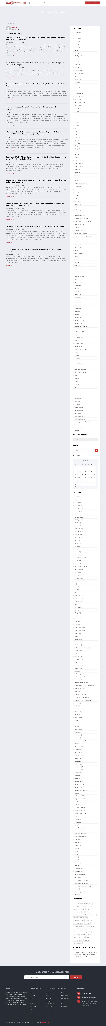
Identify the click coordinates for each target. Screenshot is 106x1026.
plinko (76, 352)
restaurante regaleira (80, 372)
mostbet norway (79, 323)
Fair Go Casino (78, 247)
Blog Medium (64, 995)
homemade (89, 920)
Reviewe (77, 378)
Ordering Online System (89, 929)
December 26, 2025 (19, 89)
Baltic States (33, 1012)
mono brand (78, 297)
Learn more (9, 56)
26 (75, 128)
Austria (31, 1009)
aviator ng (77, 178)
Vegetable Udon (77, 943)
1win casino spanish (80, 73)
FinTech (77, 250)
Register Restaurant (92, 3)
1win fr (76, 76)
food (87, 909)
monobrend (78, 306)
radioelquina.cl (78, 367)
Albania (32, 1004)
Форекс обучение (79, 428)
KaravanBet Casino (80, 276)
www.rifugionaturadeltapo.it (82, 422)
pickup (88, 932)
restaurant (76, 934)
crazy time (77, 239)
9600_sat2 (77, 137)
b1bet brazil (78, 181)
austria (76, 160)
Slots (76, 393)
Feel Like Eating (35, 3)
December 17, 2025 (19, 229)
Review (76, 375)
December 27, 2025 (19, 68)
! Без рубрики (78, 32)
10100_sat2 (78, 38)
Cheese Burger (49, 1004)
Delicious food (78, 245)
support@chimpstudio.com (89, 997)
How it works (64, 1006)
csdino (76, 242)
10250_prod (78, 44)
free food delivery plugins (80, 917)
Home (7, 23)
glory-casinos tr (79, 262)
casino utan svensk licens (81, 218)
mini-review (77, 288)
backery (80, 903)
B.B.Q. (75, 903)
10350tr (77, 50)
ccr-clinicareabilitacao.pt (81, 233)
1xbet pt (77, 108)
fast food (81, 909)
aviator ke (77, 172)
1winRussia (77, 82)
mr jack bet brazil (79, 335)
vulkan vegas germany (80, 419)
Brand (76, 198)
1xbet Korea (78, 105)
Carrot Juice (49, 1001)
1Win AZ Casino (79, 70)
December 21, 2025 (19, 162)
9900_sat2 (77, 149)
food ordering (84, 915)
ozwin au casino (79, 343)
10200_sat (77, 41)
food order (76, 915)
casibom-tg (78, 204)
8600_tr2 (77, 131)
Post (76, 361)
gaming (76, 259)
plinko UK (77, 358)
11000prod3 (78, 64)
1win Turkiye (78, 79)
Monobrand (78, 303)
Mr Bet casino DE (79, 332)
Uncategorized (9, 42)
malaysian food (79, 282)
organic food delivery (79, 932)
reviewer (77, 381)
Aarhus (31, 993)
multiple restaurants (78, 926)
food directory (86, 912)
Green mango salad (78, 920)
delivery (91, 906)
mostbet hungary (79, 320)
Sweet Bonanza (79, 407)
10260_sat (77, 47)
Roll (88, 937)
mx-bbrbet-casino (79, 337)
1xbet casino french (80, 102)
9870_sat (77, 146)
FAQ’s (62, 1004)
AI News (77, 157)
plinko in (77, 355)
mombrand (78, 294)
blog (76, 189)
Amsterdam (33, 1006)
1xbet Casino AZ (79, 96)
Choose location (51, 3)
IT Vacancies (78, 271)
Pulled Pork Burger (79, 364)
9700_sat (77, 140)
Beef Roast (49, 998)
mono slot (77, 300)
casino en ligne (78, 210)
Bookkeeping (78, 195)
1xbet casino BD (79, 99)
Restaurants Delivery (86, 934)
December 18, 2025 (19, 185)
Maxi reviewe (78, 285)
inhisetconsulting (79, 268)
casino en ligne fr (79, 213)
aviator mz (77, 175)
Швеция (77, 430)
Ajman (31, 998)
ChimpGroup (45, 1022)
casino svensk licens (80, 215)
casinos (77, 227)
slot (76, 390)
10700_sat (77, 62)
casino (76, 207)
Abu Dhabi (32, 995)
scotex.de (77, 384)
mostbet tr (77, 329)
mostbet (77, 314)
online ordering (90, 926)
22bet (76, 123)
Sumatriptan (78, 404)
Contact (63, 1001)
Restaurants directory (79, 937)
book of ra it (78, 192)
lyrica (76, 279)
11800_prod (78, 67)
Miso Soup (87, 923)
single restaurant (77, 940)
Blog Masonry (65, 998)
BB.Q (47, 995)
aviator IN (77, 169)
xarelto (76, 425)
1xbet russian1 (78, 117)
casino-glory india (79, 224)
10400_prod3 (78, 56)
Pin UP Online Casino (80, 349)
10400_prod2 (78, 53)
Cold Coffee (49, 1006)
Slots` (76, 396)
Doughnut (48, 1009)
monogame (78, 308)
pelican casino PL (79, 346)
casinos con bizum (80, 230)
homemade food (78, 923)
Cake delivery (78, 201)
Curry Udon (84, 906)
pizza (92, 932)
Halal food (77, 265)
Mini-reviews (78, 291)
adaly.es (77, 154)
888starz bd (78, 134)
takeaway (86, 940)
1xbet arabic (78, 91)
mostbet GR (78, 317)
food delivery (76, 912)
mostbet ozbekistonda (81, 326)
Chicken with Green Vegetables (83, 236)
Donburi (75, 909)
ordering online (77, 929)
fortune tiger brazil (79, 253)
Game (76, 256)
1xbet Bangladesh (79, 93)
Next (17, 274)
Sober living (78, 398)
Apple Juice (48, 993)
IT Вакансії (77, 274)
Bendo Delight (88, 903)
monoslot (77, 311)
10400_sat (77, 59)
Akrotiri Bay (33, 1001)
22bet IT (77, 125)
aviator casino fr (79, 166)
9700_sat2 (77, 143)
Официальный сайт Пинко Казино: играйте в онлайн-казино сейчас (36, 226)
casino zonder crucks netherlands (84, 221)
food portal (93, 915)
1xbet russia (78, 114)
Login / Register (79, 3)
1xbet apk (77, 88)
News (76, 340)
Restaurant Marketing (80, 369)
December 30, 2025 (19, 42)
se (75, 387)
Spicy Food (77, 401)
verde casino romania (80, 416)
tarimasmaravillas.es (80, 410)
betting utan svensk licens (81, 184)
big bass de (78, 186)
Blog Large (64, 993)
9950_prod (77, 152)
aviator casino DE (79, 163)
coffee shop (76, 906)
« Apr (75, 487)
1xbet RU (77, 111)
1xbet (76, 85)
